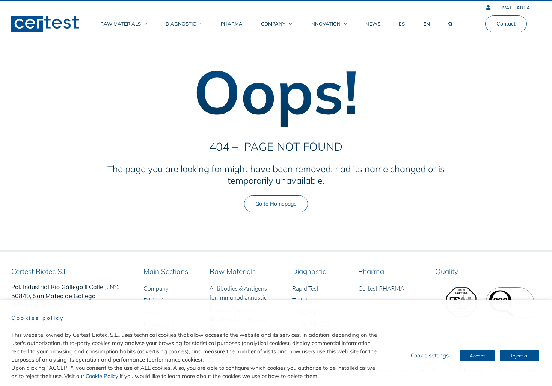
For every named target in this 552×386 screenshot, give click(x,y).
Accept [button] (477, 356)
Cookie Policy (102, 376)
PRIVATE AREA (512, 8)
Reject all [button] (519, 356)
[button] (450, 24)
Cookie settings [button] (430, 355)
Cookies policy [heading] (37, 318)
